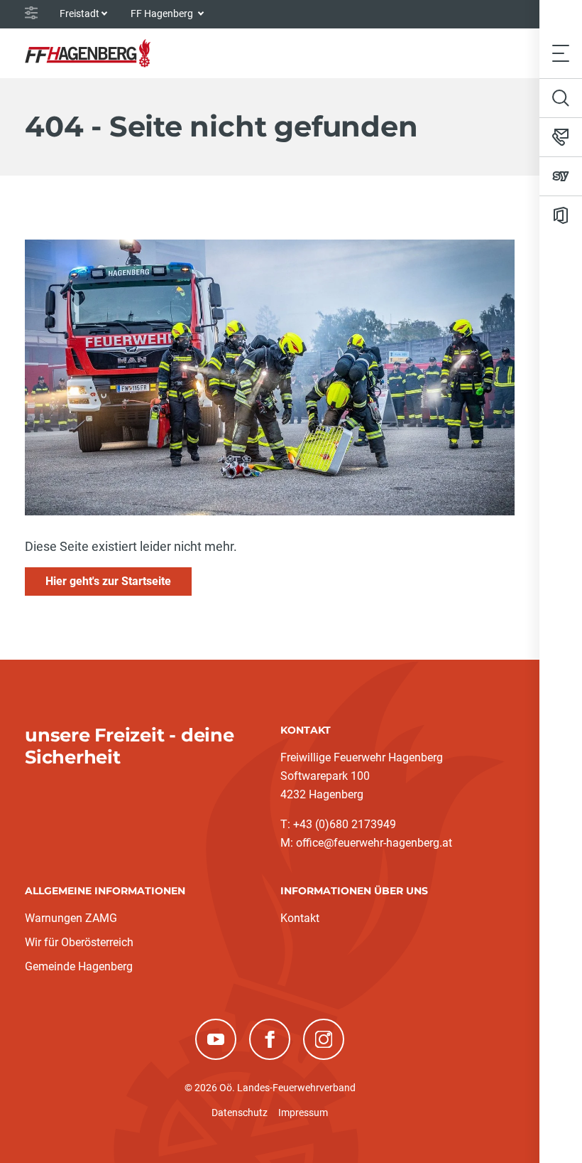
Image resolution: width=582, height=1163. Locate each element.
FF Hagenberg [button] (163, 13)
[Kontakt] (560, 137)
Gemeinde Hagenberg (79, 966)
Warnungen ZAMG (71, 918)
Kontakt (299, 918)
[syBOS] (560, 176)
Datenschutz (240, 1112)
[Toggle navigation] (560, 52)
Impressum (303, 1112)
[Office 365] (560, 215)
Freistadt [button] (79, 13)
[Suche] (560, 98)
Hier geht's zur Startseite (108, 581)
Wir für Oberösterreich (79, 942)
